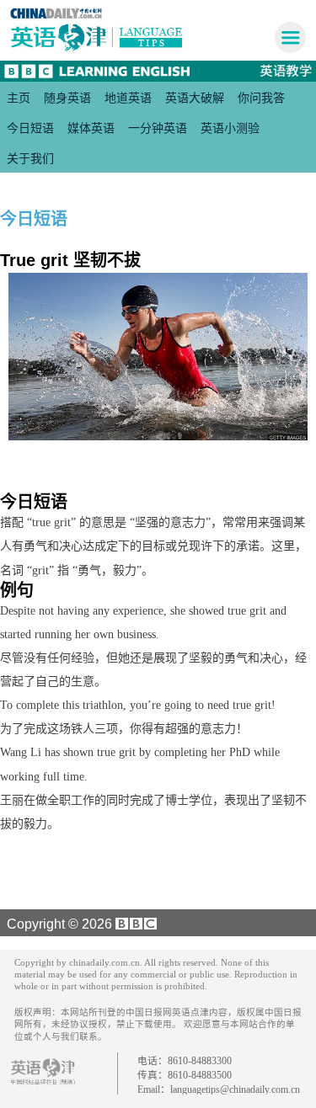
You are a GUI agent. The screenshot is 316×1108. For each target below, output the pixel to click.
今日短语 (30, 128)
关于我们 (30, 158)
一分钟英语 (157, 128)
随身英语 (67, 97)
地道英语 (128, 97)
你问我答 (261, 97)
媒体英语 (91, 128)
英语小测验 (230, 128)
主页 (18, 97)
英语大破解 (194, 97)
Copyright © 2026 (57, 923)
